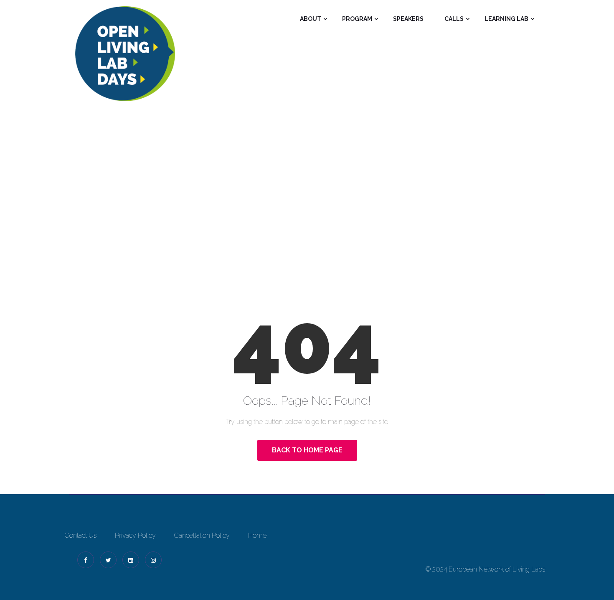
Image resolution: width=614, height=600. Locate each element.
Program (357, 18)
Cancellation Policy (202, 535)
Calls (454, 18)
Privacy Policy (135, 535)
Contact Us (80, 535)
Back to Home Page (307, 450)
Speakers (408, 18)
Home (276, 209)
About (310, 18)
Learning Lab (506, 18)
